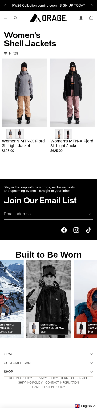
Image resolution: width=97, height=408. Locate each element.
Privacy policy (46, 378)
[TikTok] (88, 230)
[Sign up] (89, 214)
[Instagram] (76, 230)
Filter (13, 53)
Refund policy (20, 378)
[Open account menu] (81, 18)
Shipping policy (30, 382)
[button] (86, 406)
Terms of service (74, 378)
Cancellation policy (48, 387)
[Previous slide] (5, 5)
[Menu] (5, 17)
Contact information (62, 382)
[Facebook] (64, 230)
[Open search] (15, 18)
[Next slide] (92, 5)
